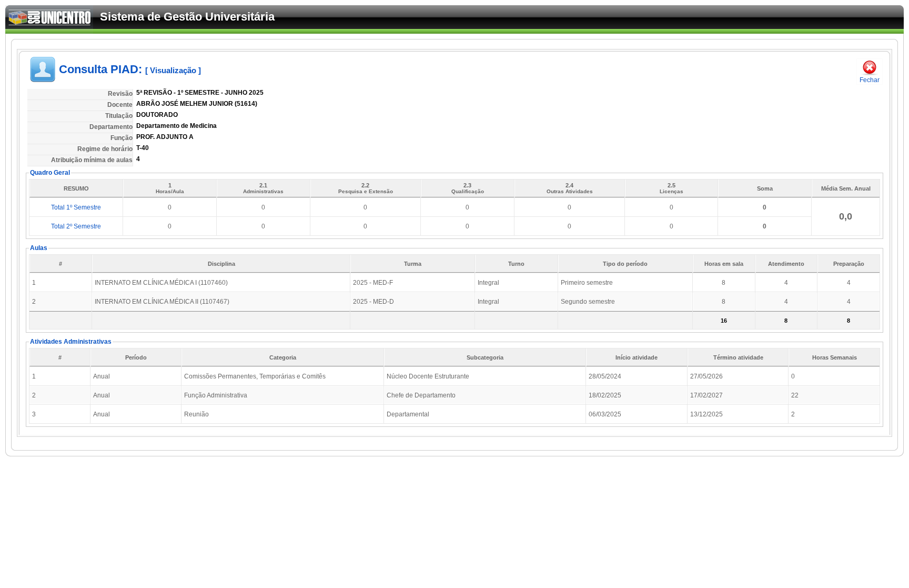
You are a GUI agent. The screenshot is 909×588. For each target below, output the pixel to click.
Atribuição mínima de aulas (92, 160)
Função (121, 138)
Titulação (119, 115)
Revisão (120, 93)
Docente (120, 104)
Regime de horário (105, 149)
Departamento (111, 127)
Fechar (870, 80)
